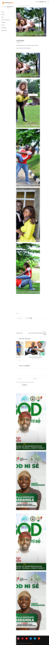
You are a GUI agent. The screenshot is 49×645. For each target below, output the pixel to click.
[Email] (42, 2)
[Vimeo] (43, 2)
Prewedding (16, 313)
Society (3, 14)
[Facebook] (35, 2)
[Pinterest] (39, 2)
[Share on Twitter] (28, 318)
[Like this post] (26, 318)
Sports (2, 25)
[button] (45, 351)
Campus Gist (4, 30)
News (2, 17)
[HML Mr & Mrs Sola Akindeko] (35, 348)
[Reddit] (45, 2)
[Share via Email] (31, 318)
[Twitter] (36, 2)
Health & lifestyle (5, 19)
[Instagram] (18, 638)
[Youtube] (40, 2)
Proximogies (31, 643)
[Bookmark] (48, 2)
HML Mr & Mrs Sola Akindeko (35, 357)
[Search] (47, 2)
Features (3, 22)
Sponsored (3, 27)
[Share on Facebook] (27, 318)
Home (2, 12)
